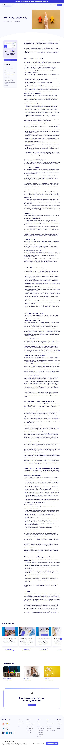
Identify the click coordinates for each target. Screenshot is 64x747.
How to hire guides (40, 730)
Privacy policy (59, 724)
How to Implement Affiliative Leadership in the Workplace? (9, 80)
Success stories (40, 734)
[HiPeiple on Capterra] (7, 728)
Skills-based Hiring (30, 728)
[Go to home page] (6, 720)
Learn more (59, 4)
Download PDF (9, 649)
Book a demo (32, 704)
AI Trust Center (49, 728)
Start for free (10, 60)
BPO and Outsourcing (30, 726)
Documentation (40, 736)
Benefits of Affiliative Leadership (10, 72)
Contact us (59, 728)
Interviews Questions (40, 728)
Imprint (58, 726)
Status (48, 721)
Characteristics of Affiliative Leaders (9, 69)
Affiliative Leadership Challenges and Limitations (10, 83)
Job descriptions (40, 732)
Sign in (54, 4)
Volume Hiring (29, 730)
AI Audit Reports (49, 726)
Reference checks (21, 724)
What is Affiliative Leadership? (9, 66)
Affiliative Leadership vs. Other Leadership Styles (9, 76)
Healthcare (29, 721)
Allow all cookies (52, 743)
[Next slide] (61, 639)
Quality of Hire (29, 732)
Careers (58, 721)
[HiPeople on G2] (6, 724)
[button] (12, 5)
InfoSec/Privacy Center (51, 730)
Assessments (20, 721)
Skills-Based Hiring (40, 726)
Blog (38, 721)
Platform (19, 726)
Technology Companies (31, 724)
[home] (5, 5)
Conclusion (6, 85)
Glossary (38, 724)
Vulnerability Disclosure (51, 724)
